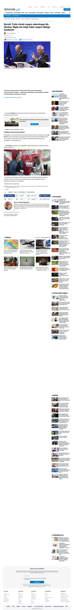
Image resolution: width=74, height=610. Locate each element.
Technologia (20, 594)
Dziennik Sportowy (35, 18)
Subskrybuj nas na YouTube (12, 39)
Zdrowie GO (18, 18)
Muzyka (32, 601)
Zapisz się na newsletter (27, 39)
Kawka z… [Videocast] (26, 18)
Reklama (18, 606)
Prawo (46, 593)
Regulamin (30, 606)
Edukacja (33, 596)
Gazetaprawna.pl (7, 594)
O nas (13, 606)
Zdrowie (19, 600)
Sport (19, 598)
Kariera (23, 606)
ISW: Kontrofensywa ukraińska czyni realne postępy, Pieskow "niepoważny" (34, 120)
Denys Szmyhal (30, 192)
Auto (19, 593)
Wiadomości (20, 597)
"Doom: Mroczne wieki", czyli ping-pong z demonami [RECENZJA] (11, 215)
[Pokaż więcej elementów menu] (69, 12)
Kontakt (8, 606)
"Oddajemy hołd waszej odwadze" (13, 97)
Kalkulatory (63, 591)
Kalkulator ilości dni (64, 594)
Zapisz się (37, 582)
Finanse (46, 594)
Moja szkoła (33, 597)
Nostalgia (13, 18)
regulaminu (38, 578)
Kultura (32, 603)
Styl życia (46, 601)
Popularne (37, 237)
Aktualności (16, 15)
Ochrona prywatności (38, 606)
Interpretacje (6, 600)
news (18, 21)
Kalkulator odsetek (64, 598)
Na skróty (6, 591)
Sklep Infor (6, 601)
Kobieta (32, 593)
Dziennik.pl (20, 591)
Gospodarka (8, 15)
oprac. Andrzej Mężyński (10, 33)
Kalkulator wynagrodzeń (65, 601)
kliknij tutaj (43, 586)
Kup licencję (17, 187)
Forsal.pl (5, 597)
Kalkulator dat (63, 593)
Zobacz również (34, 124)
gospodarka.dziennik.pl (12, 21)
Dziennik (5, 21)
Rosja (15, 192)
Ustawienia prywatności (58, 606)
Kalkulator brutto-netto (65, 600)
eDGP (5, 596)
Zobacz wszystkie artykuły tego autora (12, 212)
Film (32, 600)
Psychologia (47, 600)
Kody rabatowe (34, 594)
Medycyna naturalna (48, 597)
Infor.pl (5, 593)
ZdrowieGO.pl (6, 598)
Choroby (46, 598)
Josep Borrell (21, 192)
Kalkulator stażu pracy (65, 596)
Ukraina (10, 192)
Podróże (19, 601)
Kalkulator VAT (63, 597)
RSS (66, 606)
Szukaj (67, 9)
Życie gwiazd (33, 598)
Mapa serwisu (48, 606)
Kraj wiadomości (45, 237)
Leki (45, 596)
